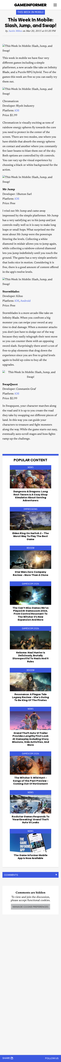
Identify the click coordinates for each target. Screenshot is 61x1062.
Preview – (30, 780)
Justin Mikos (15, 31)
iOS (17, 110)
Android (25, 301)
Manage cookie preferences (30, 906)
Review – (30, 573)
